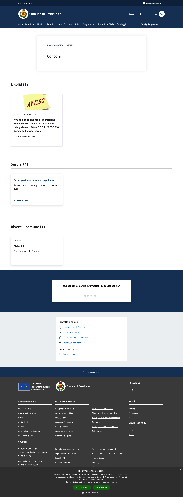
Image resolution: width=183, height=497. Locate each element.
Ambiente (96, 422)
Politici (21, 426)
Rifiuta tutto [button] (101, 487)
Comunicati (133, 413)
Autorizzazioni (98, 431)
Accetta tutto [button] (82, 487)
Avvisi (16, 114)
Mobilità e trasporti (63, 435)
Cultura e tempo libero (64, 413)
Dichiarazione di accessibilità (104, 466)
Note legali (96, 462)
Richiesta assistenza (63, 462)
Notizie (132, 408)
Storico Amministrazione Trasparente (107, 453)
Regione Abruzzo (25, 3)
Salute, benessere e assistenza (105, 426)
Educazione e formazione (102, 408)
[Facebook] (139, 13)
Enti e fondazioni (25, 422)
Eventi (131, 434)
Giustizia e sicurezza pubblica (104, 413)
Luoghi (132, 430)
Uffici (20, 417)
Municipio (19, 246)
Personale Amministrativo (29, 431)
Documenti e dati (25, 435)
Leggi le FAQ (60, 457)
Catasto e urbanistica (64, 431)
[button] (91, 493)
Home (48, 44)
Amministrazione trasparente (104, 448)
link (115, 482)
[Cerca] (162, 14)
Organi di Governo (26, 408)
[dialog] (91, 482)
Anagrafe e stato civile (64, 408)
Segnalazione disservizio (65, 453)
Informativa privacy (100, 457)
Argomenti (58, 44)
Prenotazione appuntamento (67, 448)
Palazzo (17, 240)
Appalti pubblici (61, 426)
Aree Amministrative (27, 413)
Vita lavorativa (61, 417)
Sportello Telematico (91, 372)
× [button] (180, 470)
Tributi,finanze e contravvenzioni (106, 417)
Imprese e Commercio (64, 422)
